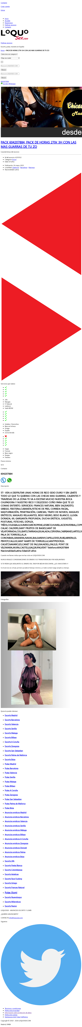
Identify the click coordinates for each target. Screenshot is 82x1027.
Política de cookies (11, 1015)
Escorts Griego (11, 883)
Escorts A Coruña (12, 741)
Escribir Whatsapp (9, 84)
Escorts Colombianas (13, 870)
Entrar (3, 10)
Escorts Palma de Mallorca (16, 755)
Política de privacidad (12, 1010)
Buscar (4, 70)
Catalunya (15, 167)
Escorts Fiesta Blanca (13, 865)
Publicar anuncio (10, 25)
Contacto (4, 3)
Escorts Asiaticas (12, 874)
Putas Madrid (10, 764)
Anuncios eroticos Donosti (16, 847)
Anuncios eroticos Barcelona (17, 817)
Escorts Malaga (11, 733)
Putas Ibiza (9, 808)
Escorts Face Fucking (13, 878)
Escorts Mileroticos (13, 901)
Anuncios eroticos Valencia (16, 821)
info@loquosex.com (16, 918)
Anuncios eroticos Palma (15, 852)
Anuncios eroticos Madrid (15, 812)
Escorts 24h (9, 861)
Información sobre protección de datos (18, 1013)
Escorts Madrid (11, 715)
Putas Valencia (11, 772)
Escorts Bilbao (11, 737)
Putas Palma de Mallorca (15, 803)
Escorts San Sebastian (14, 750)
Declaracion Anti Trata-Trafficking (16, 1017)
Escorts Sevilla (11, 728)
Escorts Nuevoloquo (13, 897)
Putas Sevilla (10, 777)
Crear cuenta (5, 6)
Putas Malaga (10, 781)
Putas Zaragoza (11, 794)
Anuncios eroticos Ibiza (14, 856)
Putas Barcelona (11, 768)
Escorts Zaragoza (12, 746)
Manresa (32, 167)
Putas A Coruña (11, 790)
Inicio (6, 18)
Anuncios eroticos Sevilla (15, 825)
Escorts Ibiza (10, 759)
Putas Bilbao (10, 786)
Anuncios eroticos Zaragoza (16, 843)
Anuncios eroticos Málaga (16, 830)
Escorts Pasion (11, 906)
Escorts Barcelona (12, 719)
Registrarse (9, 23)
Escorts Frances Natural (14, 887)
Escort (14, 159)
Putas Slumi (11, 892)
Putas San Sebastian (13, 799)
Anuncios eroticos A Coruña (16, 839)
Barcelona (23, 167)
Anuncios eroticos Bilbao (15, 834)
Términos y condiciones (13, 1008)
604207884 (5, 81)
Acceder (7, 21)
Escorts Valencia (11, 724)
